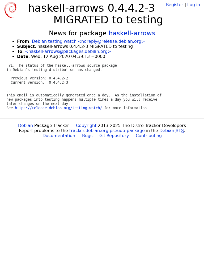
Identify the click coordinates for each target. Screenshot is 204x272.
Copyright (86, 125)
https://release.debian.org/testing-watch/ (58, 108)
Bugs (87, 135)
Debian (25, 125)
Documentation (58, 135)
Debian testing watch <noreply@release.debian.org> (88, 41)
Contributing (149, 135)
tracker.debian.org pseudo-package (107, 130)
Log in (193, 4)
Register (174, 4)
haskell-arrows (132, 33)
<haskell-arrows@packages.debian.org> (68, 51)
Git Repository (114, 135)
